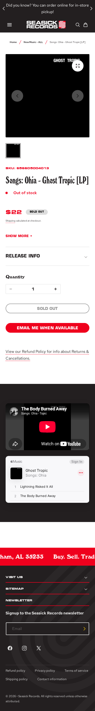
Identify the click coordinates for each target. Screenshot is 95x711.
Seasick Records (28, 696)
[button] (9, 25)
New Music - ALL (33, 42)
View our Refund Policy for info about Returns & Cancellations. (47, 355)
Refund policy (15, 671)
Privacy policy (45, 671)
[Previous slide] (17, 96)
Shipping (10, 220)
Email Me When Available (47, 327)
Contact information (51, 679)
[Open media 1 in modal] (78, 66)
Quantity (15, 277)
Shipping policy (17, 679)
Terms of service (76, 671)
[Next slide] (78, 96)
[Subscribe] (84, 629)
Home (13, 42)
